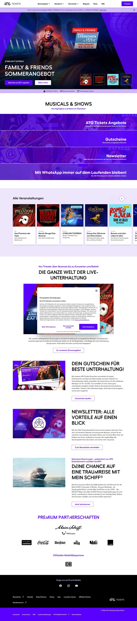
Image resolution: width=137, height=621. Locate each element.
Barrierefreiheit (76, 614)
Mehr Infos (103, 10)
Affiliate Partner (85, 597)
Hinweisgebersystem (60, 614)
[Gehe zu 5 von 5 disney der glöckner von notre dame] (126, 79)
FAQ (103, 4)
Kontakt (30, 597)
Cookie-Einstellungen (44, 614)
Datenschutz (26, 614)
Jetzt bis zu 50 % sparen (18, 83)
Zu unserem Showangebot (68, 350)
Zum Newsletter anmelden (87, 447)
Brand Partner (41, 597)
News (95, 4)
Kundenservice (18, 602)
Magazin (86, 4)
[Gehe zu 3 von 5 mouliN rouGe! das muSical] (99, 79)
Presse (52, 597)
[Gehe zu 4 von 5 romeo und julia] (113, 79)
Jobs (59, 597)
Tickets (127, 4)
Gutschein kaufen (83, 398)
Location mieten (70, 597)
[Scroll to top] (131, 615)
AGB (34, 614)
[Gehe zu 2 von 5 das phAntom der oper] (85, 79)
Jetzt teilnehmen (82, 504)
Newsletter (17, 597)
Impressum (16, 614)
